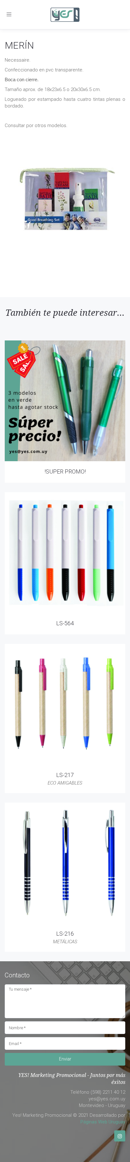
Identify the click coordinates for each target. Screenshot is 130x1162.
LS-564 (65, 623)
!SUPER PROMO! (65, 471)
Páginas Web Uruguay (102, 1122)
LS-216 (65, 933)
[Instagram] (119, 1135)
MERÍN (19, 45)
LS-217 (65, 775)
